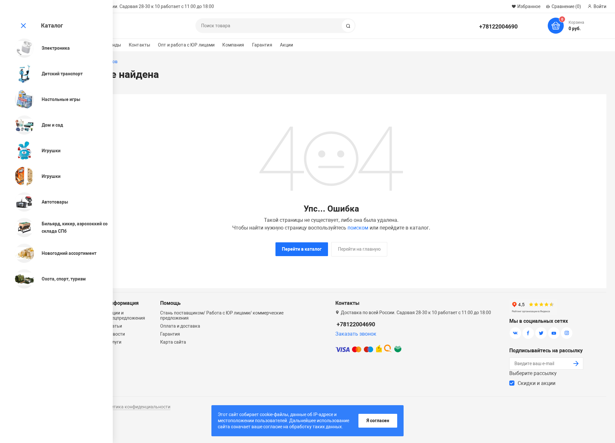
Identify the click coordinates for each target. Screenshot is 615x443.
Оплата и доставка (180, 326)
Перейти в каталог (302, 249)
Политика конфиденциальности (136, 406)
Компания (233, 44)
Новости (116, 334)
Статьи (114, 326)
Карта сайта (173, 342)
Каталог (52, 25)
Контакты (139, 44)
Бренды (112, 44)
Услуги (114, 342)
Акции (286, 44)
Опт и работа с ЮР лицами (186, 44)
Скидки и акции (536, 383)
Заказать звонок (355, 334)
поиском (358, 228)
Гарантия (262, 44)
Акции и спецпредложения (126, 315)
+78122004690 (498, 26)
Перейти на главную (359, 249)
